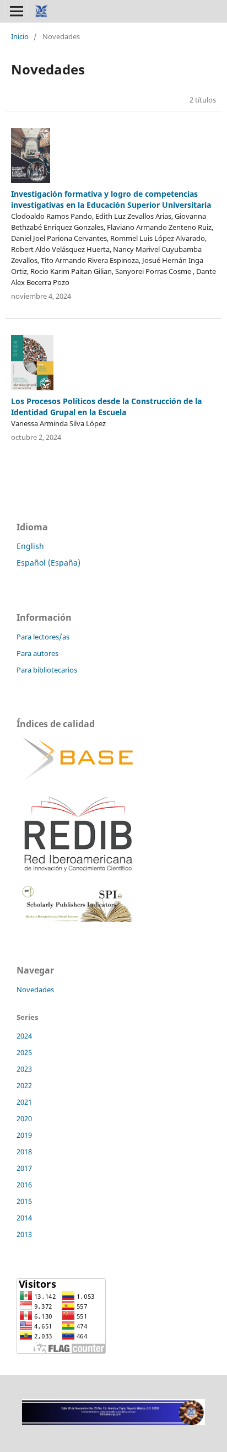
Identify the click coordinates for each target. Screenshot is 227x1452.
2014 (24, 1218)
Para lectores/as (43, 637)
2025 (24, 1052)
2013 (24, 1234)
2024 (24, 1036)
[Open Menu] (17, 11)
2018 (24, 1152)
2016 (24, 1185)
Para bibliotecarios (47, 670)
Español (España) (48, 562)
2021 (24, 1102)
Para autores (37, 653)
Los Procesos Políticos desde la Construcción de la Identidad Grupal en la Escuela (106, 406)
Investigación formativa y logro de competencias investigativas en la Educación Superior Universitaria (111, 199)
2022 (24, 1085)
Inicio (20, 36)
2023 (24, 1069)
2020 (24, 1118)
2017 (24, 1168)
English (30, 546)
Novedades (35, 989)
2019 (24, 1135)
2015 (24, 1201)
